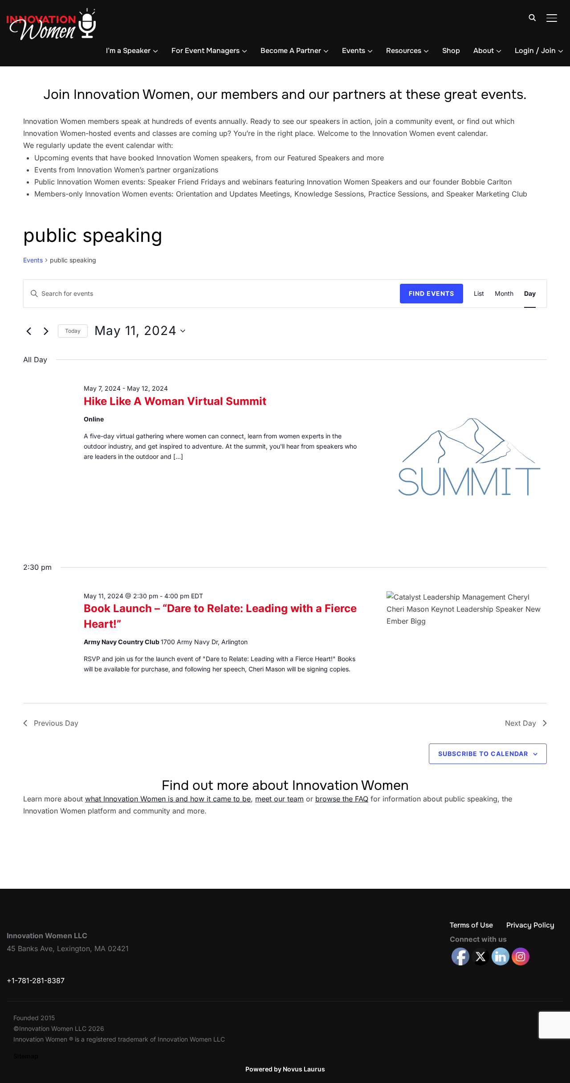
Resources (403, 50)
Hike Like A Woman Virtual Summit (175, 401)
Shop (451, 50)
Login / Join (535, 50)
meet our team (279, 798)
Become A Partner (291, 50)
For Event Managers (205, 50)
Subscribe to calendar (483, 753)
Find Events (431, 293)
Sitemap (25, 1056)
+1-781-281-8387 (36, 980)
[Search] (532, 17)
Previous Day (56, 723)
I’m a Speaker (128, 50)
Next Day (520, 723)
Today (73, 330)
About (483, 50)
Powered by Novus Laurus (285, 1069)
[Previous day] (28, 331)
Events (353, 50)
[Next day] (46, 331)
